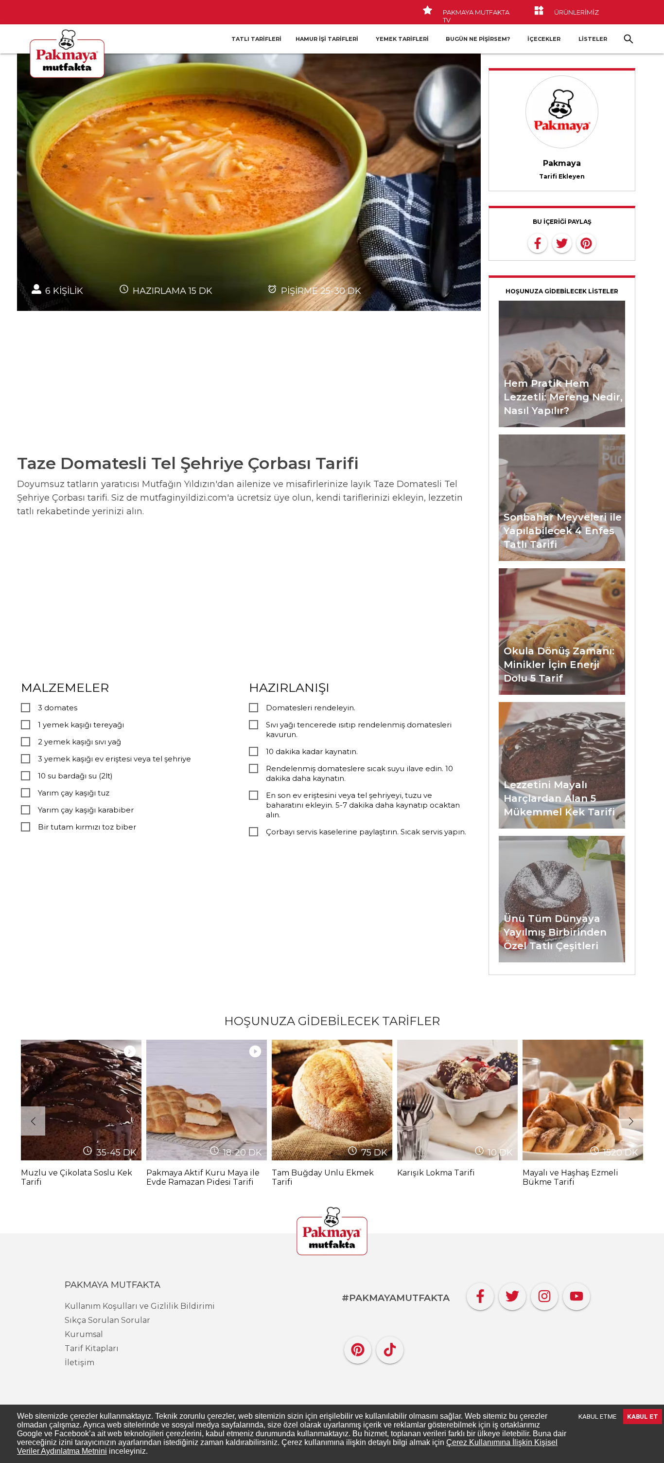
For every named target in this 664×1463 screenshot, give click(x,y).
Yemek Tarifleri (402, 39)
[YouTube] (576, 1294)
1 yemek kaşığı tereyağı (81, 724)
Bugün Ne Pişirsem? (478, 39)
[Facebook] (480, 1294)
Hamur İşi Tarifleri (327, 39)
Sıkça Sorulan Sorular (107, 1320)
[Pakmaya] (332, 1232)
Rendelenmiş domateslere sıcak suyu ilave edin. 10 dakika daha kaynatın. (359, 773)
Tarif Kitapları (92, 1348)
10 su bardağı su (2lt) (75, 775)
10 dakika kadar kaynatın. (312, 751)
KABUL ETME (597, 1416)
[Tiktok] (389, 1347)
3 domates (57, 707)
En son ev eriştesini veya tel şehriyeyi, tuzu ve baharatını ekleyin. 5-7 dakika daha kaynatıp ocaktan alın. (363, 805)
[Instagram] (544, 1294)
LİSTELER (592, 39)
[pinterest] (586, 242)
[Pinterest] (357, 1347)
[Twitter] (512, 1294)
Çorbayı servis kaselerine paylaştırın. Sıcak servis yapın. (366, 831)
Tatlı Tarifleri (256, 39)
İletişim (79, 1362)
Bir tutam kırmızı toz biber (87, 826)
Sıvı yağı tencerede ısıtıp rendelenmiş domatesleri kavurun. (359, 729)
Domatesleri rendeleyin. (310, 707)
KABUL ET (642, 1416)
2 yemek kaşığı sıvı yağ (79, 741)
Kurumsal (84, 1334)
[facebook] (537, 242)
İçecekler (543, 39)
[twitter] (562, 242)
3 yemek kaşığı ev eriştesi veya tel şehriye (114, 758)
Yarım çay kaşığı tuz (73, 792)
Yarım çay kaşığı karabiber (86, 809)
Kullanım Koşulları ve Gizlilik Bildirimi (140, 1306)
